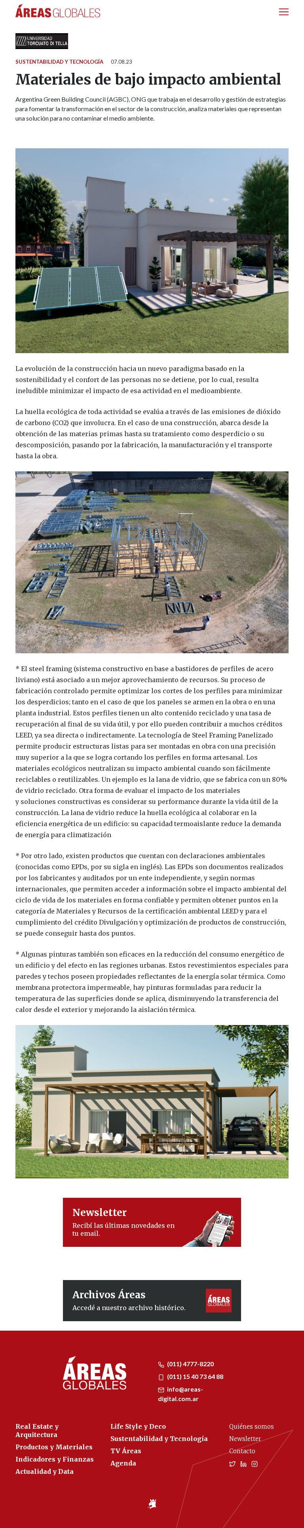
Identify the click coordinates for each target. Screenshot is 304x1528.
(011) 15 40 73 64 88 (194, 1376)
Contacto (242, 1451)
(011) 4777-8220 (190, 1363)
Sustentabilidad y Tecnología (59, 62)
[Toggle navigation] (283, 11)
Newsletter (245, 1439)
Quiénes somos (251, 1426)
